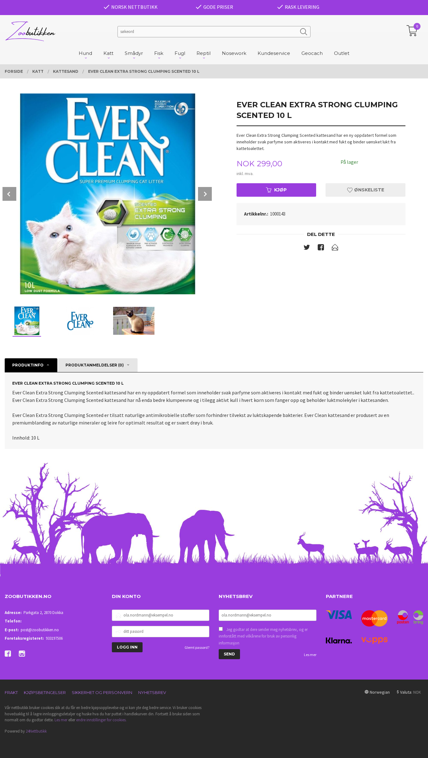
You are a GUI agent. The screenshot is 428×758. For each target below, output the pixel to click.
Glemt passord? (197, 647)
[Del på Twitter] (306, 248)
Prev (9, 194)
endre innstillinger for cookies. (101, 720)
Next (205, 194)
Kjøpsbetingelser (45, 692)
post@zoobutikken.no (40, 630)
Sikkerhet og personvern (102, 692)
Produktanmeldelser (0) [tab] (94, 365)
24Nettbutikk (36, 731)
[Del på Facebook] (320, 248)
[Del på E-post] (335, 248)
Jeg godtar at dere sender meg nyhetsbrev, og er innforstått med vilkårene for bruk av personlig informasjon (263, 636)
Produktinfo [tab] (28, 365)
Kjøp (280, 190)
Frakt (11, 692)
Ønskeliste (368, 190)
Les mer (310, 654)
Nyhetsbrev (152, 692)
